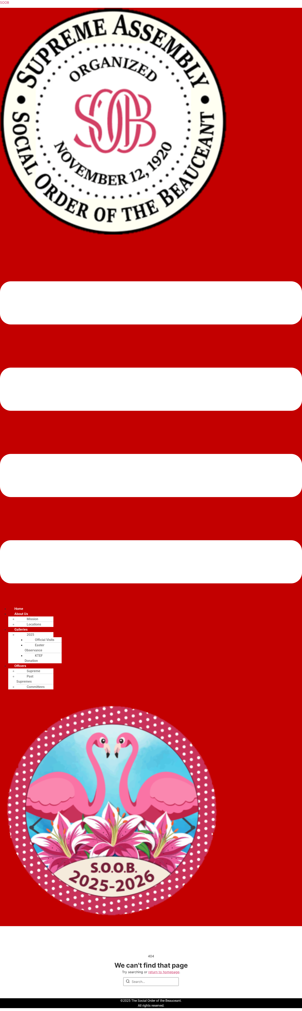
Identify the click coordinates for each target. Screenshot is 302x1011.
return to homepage (163, 972)
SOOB (4, 2)
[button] (151, 433)
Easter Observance (34, 647)
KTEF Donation (34, 658)
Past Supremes (24, 678)
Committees (36, 687)
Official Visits (44, 640)
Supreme (33, 671)
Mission (32, 619)
